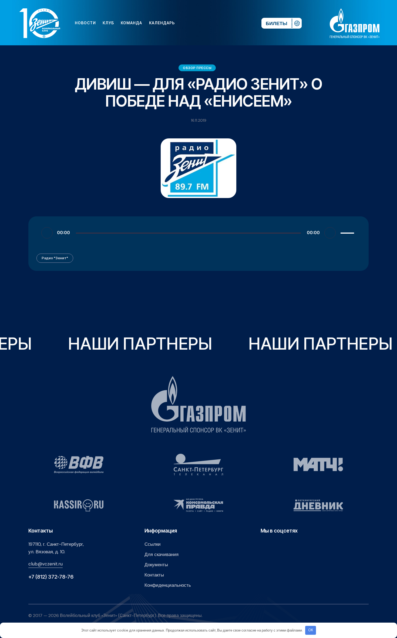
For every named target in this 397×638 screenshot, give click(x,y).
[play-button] (216, 23)
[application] (198, 232)
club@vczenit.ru (45, 564)
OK (310, 630)
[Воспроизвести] (47, 232)
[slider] (348, 232)
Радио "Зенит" (55, 258)
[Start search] (241, 23)
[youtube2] (207, 23)
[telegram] (224, 23)
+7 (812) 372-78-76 (50, 576)
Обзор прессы (197, 68)
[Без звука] (330, 232)
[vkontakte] (198, 23)
